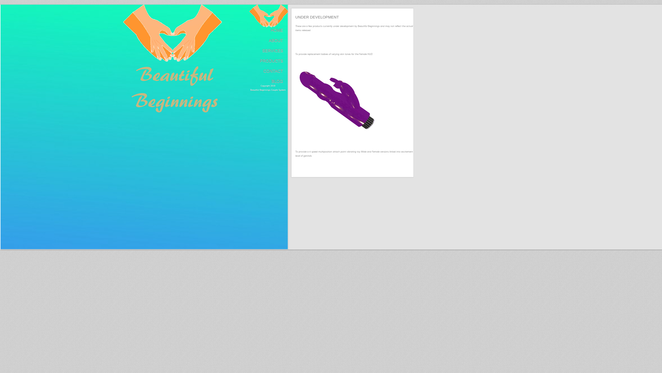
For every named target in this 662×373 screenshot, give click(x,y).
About (276, 40)
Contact (273, 71)
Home (277, 30)
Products (271, 61)
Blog (277, 81)
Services (272, 50)
